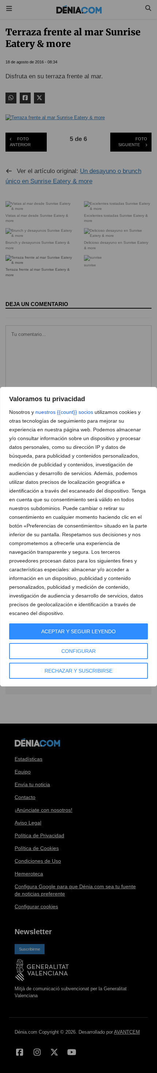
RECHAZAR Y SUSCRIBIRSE (78, 671)
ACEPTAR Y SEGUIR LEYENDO (78, 631)
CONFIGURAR (78, 651)
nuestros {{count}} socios (64, 412)
